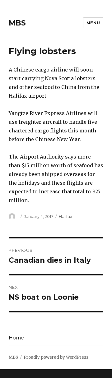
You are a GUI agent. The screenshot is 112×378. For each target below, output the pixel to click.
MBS (17, 23)
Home (16, 338)
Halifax (65, 216)
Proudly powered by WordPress (56, 357)
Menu (93, 22)
